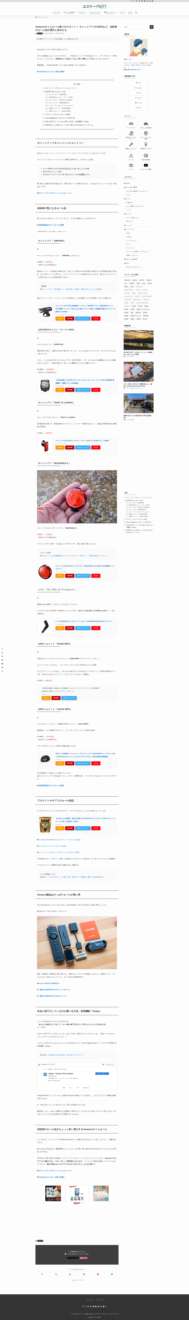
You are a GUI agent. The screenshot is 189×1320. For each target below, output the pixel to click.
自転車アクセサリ (136, 316)
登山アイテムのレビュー (134, 267)
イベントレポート (132, 240)
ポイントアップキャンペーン (61, 153)
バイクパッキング (147, 296)
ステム (134, 293)
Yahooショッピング (83, 318)
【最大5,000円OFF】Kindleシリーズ (52, 996)
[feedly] (147, 1)
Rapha (126, 286)
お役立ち (129, 237)
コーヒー (138, 290)
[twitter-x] (134, 1)
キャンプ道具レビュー (133, 217)
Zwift (128, 233)
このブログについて (77, 1314)
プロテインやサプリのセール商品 (57, 114)
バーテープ (127, 299)
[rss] (149, 1)
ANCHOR (127, 280)
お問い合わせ (89, 1314)
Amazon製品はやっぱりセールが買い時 (60, 118)
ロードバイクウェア (142, 303)
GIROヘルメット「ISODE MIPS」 (60, 108)
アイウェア (139, 286)
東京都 (132, 309)
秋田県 (145, 312)
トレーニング (128, 296)
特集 (132, 312)
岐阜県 (126, 309)
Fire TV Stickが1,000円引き (49, 983)
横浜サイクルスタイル (143, 309)
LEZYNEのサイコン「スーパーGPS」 (61, 97)
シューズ (127, 293)
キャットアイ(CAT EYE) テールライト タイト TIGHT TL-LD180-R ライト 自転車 (82, 440)
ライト (132, 303)
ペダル (126, 303)
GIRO (138, 283)
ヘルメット (146, 299)
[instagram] (137, 1)
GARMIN (131, 283)
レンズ (129, 210)
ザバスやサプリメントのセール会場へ (53, 846)
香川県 (145, 319)
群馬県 (126, 316)
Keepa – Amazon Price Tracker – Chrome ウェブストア (62, 1055)
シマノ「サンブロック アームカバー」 (62, 105)
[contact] (152, 1)
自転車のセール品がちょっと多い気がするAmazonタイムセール (69, 125)
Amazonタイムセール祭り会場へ (52, 72)
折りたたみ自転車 (131, 259)
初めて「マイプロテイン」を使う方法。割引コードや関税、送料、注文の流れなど (73, 877)
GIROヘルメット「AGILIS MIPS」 (60, 111)
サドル (145, 290)
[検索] (106, 1306)
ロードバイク (130, 229)
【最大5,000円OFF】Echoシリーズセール (54, 990)
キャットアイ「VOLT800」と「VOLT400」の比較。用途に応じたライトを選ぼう (72, 289)
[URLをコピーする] (2, 671)
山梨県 (146, 306)
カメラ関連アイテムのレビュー (136, 206)
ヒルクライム (137, 299)
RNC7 (132, 286)
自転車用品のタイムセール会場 (51, 225)
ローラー (127, 306)
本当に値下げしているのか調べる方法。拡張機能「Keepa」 (67, 121)
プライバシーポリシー (101, 1314)
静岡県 (139, 319)
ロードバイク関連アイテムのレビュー (138, 251)
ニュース (40, 33)
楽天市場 (69, 318)
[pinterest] (142, 1)
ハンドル (137, 296)
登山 (127, 263)
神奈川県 (138, 312)
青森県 (132, 319)
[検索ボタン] (136, 12)
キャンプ (129, 214)
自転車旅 (145, 316)
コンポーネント (128, 290)
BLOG (128, 183)
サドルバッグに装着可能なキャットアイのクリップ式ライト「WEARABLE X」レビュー (75, 556)
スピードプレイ (142, 293)
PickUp (150, 283)
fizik (125, 283)
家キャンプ (130, 221)
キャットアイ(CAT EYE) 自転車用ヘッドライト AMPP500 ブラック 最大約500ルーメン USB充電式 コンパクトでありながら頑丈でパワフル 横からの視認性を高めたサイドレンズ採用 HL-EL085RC (86, 309)
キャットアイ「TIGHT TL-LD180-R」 (61, 100)
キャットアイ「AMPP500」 (58, 94)
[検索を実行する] (152, 27)
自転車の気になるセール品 (55, 92)
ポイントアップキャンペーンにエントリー (61, 88)
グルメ (129, 195)
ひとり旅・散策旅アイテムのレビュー (138, 191)
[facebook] (132, 1)
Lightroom (129, 202)
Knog (143, 283)
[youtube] (144, 1)
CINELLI (149, 280)
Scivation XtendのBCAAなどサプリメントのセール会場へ (60, 840)
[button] (42, 1274)
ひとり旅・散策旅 (131, 187)
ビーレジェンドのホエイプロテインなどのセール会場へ (60, 852)
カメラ (128, 199)
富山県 (140, 306)
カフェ (129, 244)
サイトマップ (113, 1314)
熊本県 (126, 312)
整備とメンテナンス (132, 255)
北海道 (134, 306)
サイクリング (130, 248)
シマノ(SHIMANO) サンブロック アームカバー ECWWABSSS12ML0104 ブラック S (83, 621)
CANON (134, 280)
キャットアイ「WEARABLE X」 (59, 103)
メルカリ (95, 318)
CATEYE (141, 280)
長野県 (126, 319)
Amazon (60, 318)
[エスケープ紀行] (94, 6)
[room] (139, 1)
